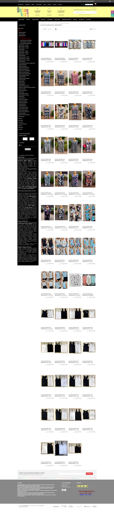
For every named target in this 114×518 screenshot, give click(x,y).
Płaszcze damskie (22, 113)
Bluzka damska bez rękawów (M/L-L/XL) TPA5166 (74, 463)
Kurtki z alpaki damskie (23, 110)
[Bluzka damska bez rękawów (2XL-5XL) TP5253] (89, 246)
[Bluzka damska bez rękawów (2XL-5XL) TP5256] (75, 213)
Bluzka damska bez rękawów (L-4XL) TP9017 (47, 193)
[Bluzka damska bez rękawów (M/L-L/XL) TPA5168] (61, 448)
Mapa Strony (20, 4)
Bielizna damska (22, 84)
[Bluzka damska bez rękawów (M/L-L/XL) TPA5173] (89, 381)
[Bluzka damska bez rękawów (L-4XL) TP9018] (61, 179)
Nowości (60, 4)
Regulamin (27, 4)
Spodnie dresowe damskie (24, 72)
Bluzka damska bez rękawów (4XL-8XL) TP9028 (74, 161)
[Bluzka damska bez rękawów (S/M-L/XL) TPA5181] (75, 314)
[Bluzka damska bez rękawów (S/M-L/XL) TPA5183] (61, 314)
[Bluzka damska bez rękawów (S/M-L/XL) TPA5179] (61, 347)
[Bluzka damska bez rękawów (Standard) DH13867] (47, 44)
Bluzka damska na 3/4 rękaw (25, 41)
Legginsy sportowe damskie (24, 78)
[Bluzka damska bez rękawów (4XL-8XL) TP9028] (75, 145)
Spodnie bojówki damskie (24, 69)
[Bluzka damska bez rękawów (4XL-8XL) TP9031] (61, 145)
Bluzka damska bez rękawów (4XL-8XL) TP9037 (74, 93)
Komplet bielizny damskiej (24, 85)
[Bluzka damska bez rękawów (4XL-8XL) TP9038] (89, 78)
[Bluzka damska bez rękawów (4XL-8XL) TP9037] (75, 78)
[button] (52, 29)
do (28, 138)
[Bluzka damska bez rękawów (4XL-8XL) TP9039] (47, 78)
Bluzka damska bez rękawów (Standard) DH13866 (60, 60)
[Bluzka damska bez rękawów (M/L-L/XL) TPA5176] (47, 381)
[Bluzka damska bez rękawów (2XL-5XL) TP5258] (47, 246)
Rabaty (32, 4)
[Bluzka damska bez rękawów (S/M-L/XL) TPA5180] (47, 347)
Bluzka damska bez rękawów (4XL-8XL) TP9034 (46, 127)
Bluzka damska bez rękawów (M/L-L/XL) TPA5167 (46, 463)
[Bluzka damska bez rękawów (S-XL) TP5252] (47, 280)
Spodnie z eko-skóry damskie (24, 70)
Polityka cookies (41, 505)
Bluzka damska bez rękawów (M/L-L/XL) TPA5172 (60, 430)
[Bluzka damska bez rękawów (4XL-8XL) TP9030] (47, 145)
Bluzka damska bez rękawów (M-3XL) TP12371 (88, 60)
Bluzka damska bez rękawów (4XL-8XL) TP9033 (88, 127)
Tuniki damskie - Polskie (23, 51)
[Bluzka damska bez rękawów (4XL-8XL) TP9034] (47, 112)
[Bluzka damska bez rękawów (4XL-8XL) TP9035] (61, 112)
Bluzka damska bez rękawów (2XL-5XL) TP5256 (74, 228)
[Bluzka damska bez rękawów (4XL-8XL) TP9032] (75, 112)
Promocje (55, 4)
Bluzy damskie (21, 81)
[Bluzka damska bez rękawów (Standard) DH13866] (61, 44)
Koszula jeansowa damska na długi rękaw (27, 63)
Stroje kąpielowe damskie (24, 95)
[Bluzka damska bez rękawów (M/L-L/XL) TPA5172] (61, 415)
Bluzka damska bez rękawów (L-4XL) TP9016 (47, 227)
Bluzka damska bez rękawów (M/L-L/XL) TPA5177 (88, 363)
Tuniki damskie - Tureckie (24, 54)
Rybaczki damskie (22, 35)
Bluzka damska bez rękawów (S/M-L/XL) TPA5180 (46, 363)
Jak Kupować (39, 4)
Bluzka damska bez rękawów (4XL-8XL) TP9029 (88, 161)
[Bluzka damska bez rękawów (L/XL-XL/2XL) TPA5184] (47, 314)
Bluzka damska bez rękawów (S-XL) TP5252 (47, 294)
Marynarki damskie (22, 64)
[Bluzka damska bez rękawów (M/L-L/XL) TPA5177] (89, 347)
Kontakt (49, 4)
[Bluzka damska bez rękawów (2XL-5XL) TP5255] (75, 246)
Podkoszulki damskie (23, 66)
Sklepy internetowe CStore (23, 506)
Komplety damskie (22, 104)
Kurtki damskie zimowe (23, 108)
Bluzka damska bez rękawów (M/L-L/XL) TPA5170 (88, 430)
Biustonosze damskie (23, 90)
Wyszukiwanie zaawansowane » (85, 14)
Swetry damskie (22, 82)
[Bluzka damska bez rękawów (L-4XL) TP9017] (47, 179)
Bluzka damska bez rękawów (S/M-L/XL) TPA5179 (60, 363)
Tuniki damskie (21, 49)
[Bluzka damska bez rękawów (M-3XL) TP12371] (89, 44)
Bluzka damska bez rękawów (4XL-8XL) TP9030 (46, 161)
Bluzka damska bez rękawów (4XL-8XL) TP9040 (60, 93)
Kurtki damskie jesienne (23, 107)
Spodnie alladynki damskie (24, 75)
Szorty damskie (22, 34)
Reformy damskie (22, 88)
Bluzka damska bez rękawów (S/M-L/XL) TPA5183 (60, 329)
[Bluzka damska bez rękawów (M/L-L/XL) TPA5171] (47, 415)
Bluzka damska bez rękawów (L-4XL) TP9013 (61, 227)
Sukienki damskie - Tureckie (24, 60)
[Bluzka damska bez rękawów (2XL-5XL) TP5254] (61, 246)
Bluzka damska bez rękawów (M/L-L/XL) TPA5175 (60, 396)
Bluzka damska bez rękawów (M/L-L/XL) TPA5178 (74, 363)
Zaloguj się (82, 9)
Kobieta (49, 23)
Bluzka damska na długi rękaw (25, 43)
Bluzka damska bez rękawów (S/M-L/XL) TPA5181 (74, 329)
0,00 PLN (94, 9)
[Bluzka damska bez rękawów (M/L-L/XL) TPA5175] (61, 381)
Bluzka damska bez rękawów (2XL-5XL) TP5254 (60, 262)
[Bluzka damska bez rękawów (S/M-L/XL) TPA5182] (89, 314)
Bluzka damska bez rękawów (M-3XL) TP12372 (74, 60)
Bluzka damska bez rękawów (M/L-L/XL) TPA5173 (88, 396)
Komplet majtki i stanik (23, 93)
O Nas (44, 4)
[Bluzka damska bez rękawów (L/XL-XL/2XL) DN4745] (75, 280)
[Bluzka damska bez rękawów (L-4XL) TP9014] (75, 179)
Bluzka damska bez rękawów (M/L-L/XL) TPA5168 (60, 463)
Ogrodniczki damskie (23, 101)
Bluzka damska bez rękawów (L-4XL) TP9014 (75, 193)
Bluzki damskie (22, 37)
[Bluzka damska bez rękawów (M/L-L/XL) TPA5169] (75, 415)
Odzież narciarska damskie (24, 111)
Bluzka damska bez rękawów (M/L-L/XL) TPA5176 (46, 396)
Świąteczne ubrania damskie (24, 114)
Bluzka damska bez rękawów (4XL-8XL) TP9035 (60, 127)
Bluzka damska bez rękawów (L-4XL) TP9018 (61, 193)
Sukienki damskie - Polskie (24, 57)
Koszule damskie (22, 61)
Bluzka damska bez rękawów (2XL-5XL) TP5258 (46, 262)
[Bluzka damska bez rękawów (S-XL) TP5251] (61, 280)
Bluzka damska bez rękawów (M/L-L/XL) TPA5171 (46, 430)
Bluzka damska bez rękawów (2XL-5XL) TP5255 (74, 262)
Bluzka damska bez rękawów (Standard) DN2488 (88, 295)
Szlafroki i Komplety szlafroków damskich (27, 87)
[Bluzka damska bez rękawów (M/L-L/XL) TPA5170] (89, 415)
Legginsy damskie (22, 76)
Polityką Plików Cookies (50, 1)
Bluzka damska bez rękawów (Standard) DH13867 (46, 60)
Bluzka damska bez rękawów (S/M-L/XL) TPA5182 (88, 329)
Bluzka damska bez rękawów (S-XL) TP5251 (61, 294)
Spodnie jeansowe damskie (24, 67)
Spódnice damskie (22, 32)
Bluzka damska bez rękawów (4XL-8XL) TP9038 (88, 93)
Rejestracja (76, 9)
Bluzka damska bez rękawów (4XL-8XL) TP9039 (46, 93)
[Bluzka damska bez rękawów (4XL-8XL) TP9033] (89, 112)
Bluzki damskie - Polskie (23, 44)
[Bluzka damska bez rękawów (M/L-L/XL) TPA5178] (75, 347)
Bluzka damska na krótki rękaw (26, 40)
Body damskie (21, 96)
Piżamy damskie (22, 98)
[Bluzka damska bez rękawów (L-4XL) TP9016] (47, 213)
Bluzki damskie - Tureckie (24, 48)
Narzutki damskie (22, 79)
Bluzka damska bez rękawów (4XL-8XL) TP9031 (60, 161)
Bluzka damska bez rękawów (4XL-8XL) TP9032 (74, 127)
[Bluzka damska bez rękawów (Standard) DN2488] (89, 280)
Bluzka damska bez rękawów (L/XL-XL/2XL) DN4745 (74, 295)
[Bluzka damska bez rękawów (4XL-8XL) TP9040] (61, 78)
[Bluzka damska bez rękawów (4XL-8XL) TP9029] (89, 145)
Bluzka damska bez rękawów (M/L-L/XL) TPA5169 (74, 430)
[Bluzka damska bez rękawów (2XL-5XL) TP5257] (89, 213)
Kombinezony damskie (23, 102)
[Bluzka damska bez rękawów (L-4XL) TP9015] (89, 179)
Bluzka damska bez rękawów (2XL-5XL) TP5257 (88, 228)
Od (21, 138)
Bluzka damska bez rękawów (25, 38)
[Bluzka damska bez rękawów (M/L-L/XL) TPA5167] (47, 448)
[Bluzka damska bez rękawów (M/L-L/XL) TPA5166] (75, 448)
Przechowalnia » (93, 7)
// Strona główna (44, 23)
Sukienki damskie (22, 55)
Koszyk (88, 9)
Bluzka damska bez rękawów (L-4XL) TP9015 (89, 193)
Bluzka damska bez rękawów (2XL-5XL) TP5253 (88, 262)
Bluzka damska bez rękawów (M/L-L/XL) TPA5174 (74, 396)
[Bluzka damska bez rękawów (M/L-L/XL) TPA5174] (75, 381)
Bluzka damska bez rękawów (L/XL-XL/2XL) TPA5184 (47, 329)
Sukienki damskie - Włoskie (24, 58)
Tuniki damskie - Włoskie (23, 52)
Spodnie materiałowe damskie (25, 73)
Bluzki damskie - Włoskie (24, 46)
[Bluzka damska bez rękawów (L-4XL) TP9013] (61, 213)
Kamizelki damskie (22, 105)
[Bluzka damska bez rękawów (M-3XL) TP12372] (75, 44)
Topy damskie (21, 92)
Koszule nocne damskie (23, 99)
